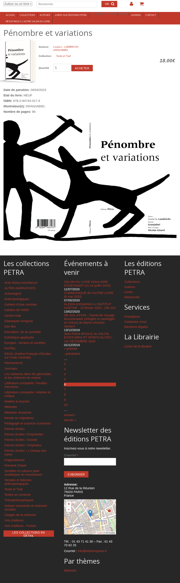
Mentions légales (136, 327)
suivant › (70, 415)
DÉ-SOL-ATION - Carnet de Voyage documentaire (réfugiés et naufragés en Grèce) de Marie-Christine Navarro (89, 320)
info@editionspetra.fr (92, 551)
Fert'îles (9, 348)
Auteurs (45, 15)
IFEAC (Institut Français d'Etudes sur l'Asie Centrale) (27, 355)
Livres (128, 292)
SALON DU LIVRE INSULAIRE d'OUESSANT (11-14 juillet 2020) (87, 283)
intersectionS (13, 363)
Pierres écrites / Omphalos (23, 445)
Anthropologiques (16, 299)
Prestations (132, 316)
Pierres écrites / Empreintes (23, 434)
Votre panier (140, 5)
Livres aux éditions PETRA (71, 15)
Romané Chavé (15, 465)
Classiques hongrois (18, 321)
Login (129, 5)
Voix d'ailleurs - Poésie (20, 526)
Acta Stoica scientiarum (20, 282)
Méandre (10, 407)
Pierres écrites (14, 429)
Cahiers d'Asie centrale (20, 304)
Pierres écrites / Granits (20, 440)
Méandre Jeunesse (17, 412)
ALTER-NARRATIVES (20, 288)
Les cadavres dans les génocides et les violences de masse (27, 375)
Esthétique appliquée (19, 337)
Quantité (44, 67)
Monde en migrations (19, 418)
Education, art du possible (22, 332)
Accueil (10, 15)
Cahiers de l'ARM (16, 310)
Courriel (71, 455)
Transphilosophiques (18, 500)
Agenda (136, 15)
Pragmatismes (14, 460)
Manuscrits (132, 297)
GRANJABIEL (60, 50)
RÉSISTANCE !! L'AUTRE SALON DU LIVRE (28, 21)
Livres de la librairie (138, 346)
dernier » (70, 420)
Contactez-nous (135, 322)
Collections (27, 15)
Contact (150, 15)
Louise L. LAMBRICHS (65, 46)
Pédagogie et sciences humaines (27, 423)
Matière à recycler (17, 401)
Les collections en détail (28, 534)
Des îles (10, 326)
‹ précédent (72, 354)
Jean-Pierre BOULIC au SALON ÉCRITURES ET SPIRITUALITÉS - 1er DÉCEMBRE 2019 (88, 337)
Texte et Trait (63, 56)
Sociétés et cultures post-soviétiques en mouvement (23, 472)
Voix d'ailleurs (14, 520)
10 (66, 405)
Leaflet (99, 533)
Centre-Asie (12, 315)
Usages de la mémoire (20, 515)
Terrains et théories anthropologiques (17, 482)
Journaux (10, 368)
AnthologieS (12, 293)
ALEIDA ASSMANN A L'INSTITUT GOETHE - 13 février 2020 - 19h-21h (90, 306)
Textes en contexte (17, 494)
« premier (70, 348)
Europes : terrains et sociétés (24, 343)
